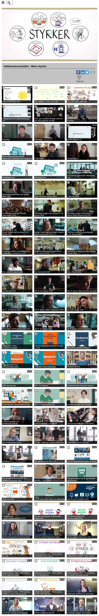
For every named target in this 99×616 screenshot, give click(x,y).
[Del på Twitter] (87, 73)
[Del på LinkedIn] (83, 73)
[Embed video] (92, 72)
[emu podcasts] (79, 77)
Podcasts (80, 81)
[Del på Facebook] (78, 73)
